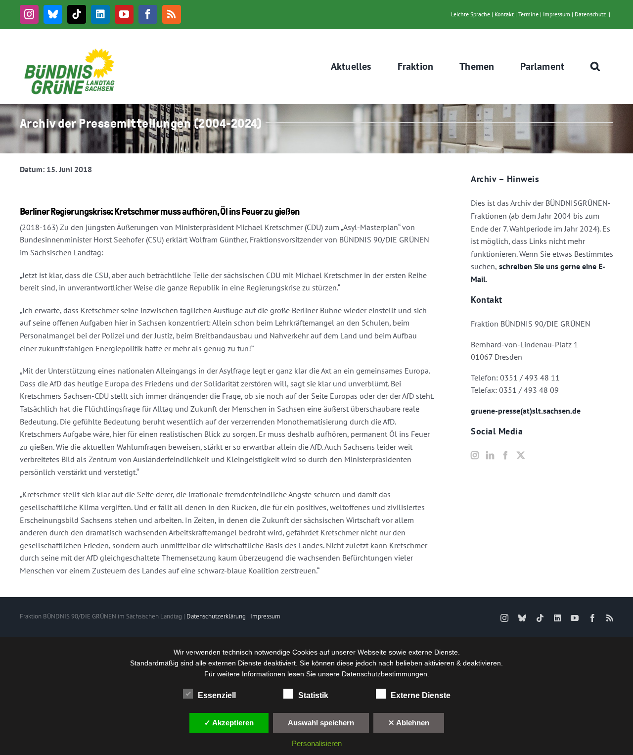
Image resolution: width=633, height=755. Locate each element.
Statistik (313, 695)
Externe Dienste (421, 695)
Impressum (556, 14)
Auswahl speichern (321, 722)
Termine (528, 14)
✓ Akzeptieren (229, 722)
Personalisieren (317, 743)
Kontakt (504, 14)
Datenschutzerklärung (216, 616)
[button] (595, 66)
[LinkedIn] (490, 455)
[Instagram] (475, 455)
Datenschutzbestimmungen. (385, 674)
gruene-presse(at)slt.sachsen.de (526, 411)
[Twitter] (521, 455)
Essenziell (217, 695)
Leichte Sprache (470, 14)
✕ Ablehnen (408, 722)
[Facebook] (505, 455)
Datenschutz (590, 14)
